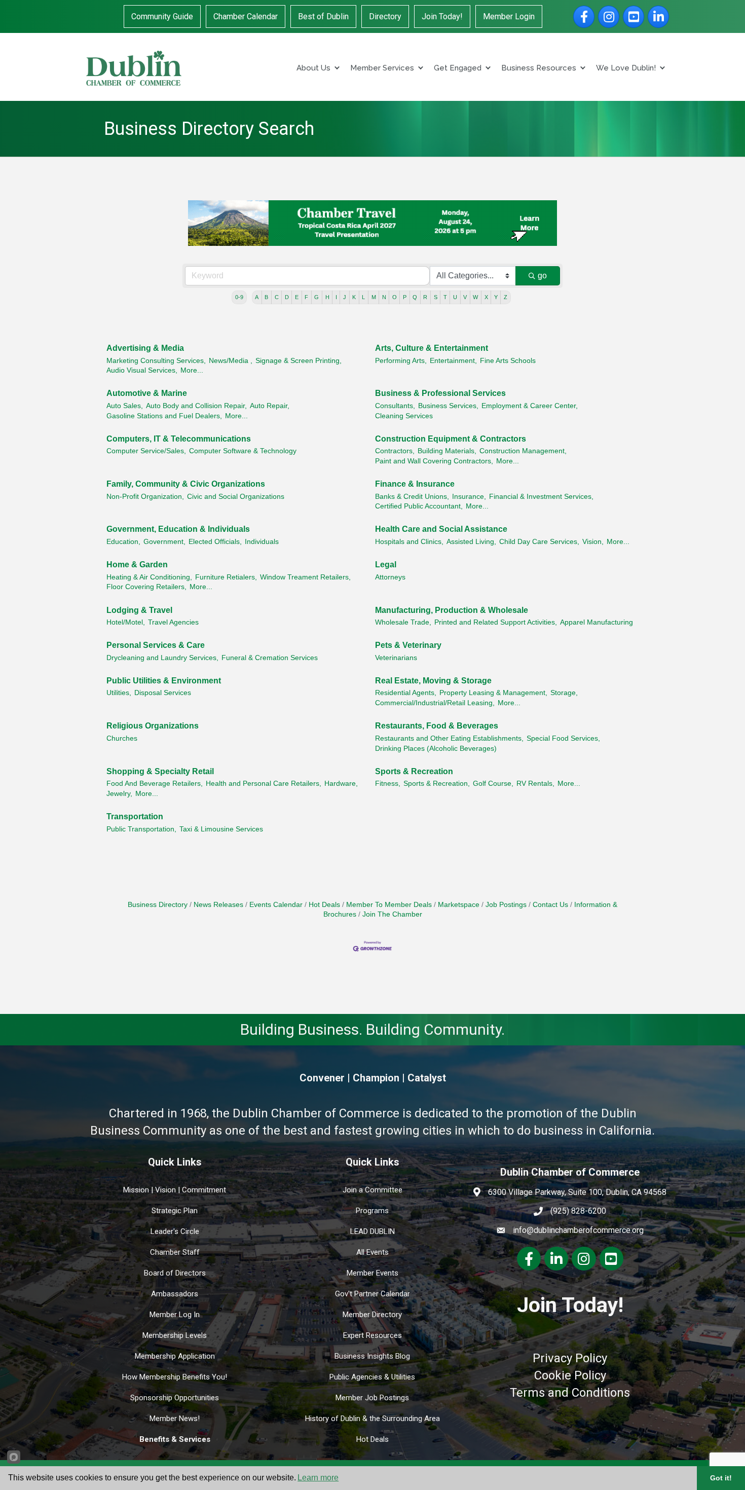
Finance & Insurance (415, 484)
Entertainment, (453, 361)
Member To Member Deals (389, 904)
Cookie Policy (570, 1375)
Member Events (372, 1273)
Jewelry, (119, 793)
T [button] (445, 297)
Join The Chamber (392, 914)
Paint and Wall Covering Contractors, (434, 461)
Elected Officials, (215, 542)
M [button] (373, 297)
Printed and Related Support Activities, (495, 622)
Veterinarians (396, 658)
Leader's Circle (175, 1231)
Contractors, (395, 451)
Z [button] (505, 297)
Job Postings (506, 904)
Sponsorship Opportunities (174, 1397)
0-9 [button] (239, 297)
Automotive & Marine (146, 393)
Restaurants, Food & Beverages (436, 725)
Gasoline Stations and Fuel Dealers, (164, 416)
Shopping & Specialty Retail (160, 771)
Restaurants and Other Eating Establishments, (449, 738)
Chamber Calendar (245, 16)
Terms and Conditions (570, 1393)
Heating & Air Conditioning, (149, 577)
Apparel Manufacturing (596, 622)
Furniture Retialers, (226, 577)
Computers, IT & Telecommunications (178, 438)
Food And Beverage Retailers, (154, 783)
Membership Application (175, 1356)
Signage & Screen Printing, (298, 361)
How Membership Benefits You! (174, 1377)
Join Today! (442, 16)
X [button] (486, 297)
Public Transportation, (141, 829)
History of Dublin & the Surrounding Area (372, 1418)
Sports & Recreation (414, 771)
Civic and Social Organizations (235, 496)
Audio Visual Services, (141, 370)
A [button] (256, 297)
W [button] (475, 297)
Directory (385, 16)
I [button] (336, 297)
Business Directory (158, 904)
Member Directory (372, 1314)
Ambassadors (174, 1293)
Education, (123, 542)
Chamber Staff (175, 1252)
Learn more (318, 1477)
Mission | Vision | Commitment (174, 1189)
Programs (372, 1210)
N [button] (384, 297)
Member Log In (175, 1314)
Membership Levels (174, 1335)
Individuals (262, 542)
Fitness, (387, 783)
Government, (164, 542)
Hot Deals (324, 904)
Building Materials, (447, 451)
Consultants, (395, 406)
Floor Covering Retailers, (146, 587)
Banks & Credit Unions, (412, 496)
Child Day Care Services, (539, 542)
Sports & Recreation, (436, 783)
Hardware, (341, 783)
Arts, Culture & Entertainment (431, 348)
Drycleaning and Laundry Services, (162, 658)
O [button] (394, 297)
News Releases (218, 904)
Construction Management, (523, 451)
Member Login (509, 16)
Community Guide (162, 16)
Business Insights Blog (372, 1356)
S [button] (435, 297)
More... (191, 370)
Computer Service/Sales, (146, 451)
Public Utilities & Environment (163, 680)
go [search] (542, 275)
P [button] (404, 297)
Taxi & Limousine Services (221, 829)
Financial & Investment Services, (541, 496)
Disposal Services (162, 693)
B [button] (266, 297)
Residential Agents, (405, 693)
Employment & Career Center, (529, 406)
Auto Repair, (269, 406)
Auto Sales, (124, 406)
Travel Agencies (173, 622)
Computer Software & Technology (242, 451)
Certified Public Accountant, (419, 506)
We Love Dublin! (626, 67)
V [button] (465, 297)
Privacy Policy (570, 1358)
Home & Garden (137, 564)
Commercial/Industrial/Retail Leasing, (435, 703)
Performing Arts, (401, 361)
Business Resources (538, 67)
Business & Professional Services (440, 393)
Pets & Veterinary (408, 645)
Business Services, (448, 406)
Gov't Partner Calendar (372, 1293)
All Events (372, 1252)
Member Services (382, 67)
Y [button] (496, 297)
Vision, (593, 542)
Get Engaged (457, 67)
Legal (385, 564)
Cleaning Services (404, 416)
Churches (121, 738)
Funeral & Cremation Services (269, 658)
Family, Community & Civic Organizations (185, 484)
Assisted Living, (471, 542)
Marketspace (458, 904)
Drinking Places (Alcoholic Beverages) (436, 748)
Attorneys (390, 577)
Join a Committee (372, 1189)
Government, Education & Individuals (178, 529)
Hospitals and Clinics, (409, 542)
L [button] (363, 297)
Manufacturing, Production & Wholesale (451, 610)
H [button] (327, 297)
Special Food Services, (563, 738)
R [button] (425, 297)
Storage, (564, 693)
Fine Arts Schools (508, 361)
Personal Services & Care (155, 645)
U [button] (455, 297)
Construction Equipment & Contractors (450, 438)
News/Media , (230, 361)
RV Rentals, (535, 783)
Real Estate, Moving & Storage (433, 680)
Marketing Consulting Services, (156, 361)
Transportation (134, 816)
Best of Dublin (323, 16)
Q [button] (415, 297)
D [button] (287, 297)
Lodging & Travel (139, 610)
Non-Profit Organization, (145, 496)
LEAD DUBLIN (372, 1231)
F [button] (306, 297)
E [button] (297, 297)
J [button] (344, 297)
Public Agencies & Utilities (372, 1377)
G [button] (316, 297)
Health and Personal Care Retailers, (263, 783)
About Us (313, 67)
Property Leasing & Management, (493, 693)
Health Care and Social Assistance (441, 529)
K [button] (354, 297)
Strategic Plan (175, 1210)
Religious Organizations (152, 725)
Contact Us (550, 904)
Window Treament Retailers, (305, 577)
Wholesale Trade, (403, 622)
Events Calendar (276, 904)
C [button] (277, 297)
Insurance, (469, 496)
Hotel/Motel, (125, 622)
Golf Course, (493, 783)
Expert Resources (372, 1335)
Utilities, (118, 693)
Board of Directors (175, 1273)
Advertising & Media (145, 348)
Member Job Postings (372, 1397)
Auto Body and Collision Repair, (196, 406)
